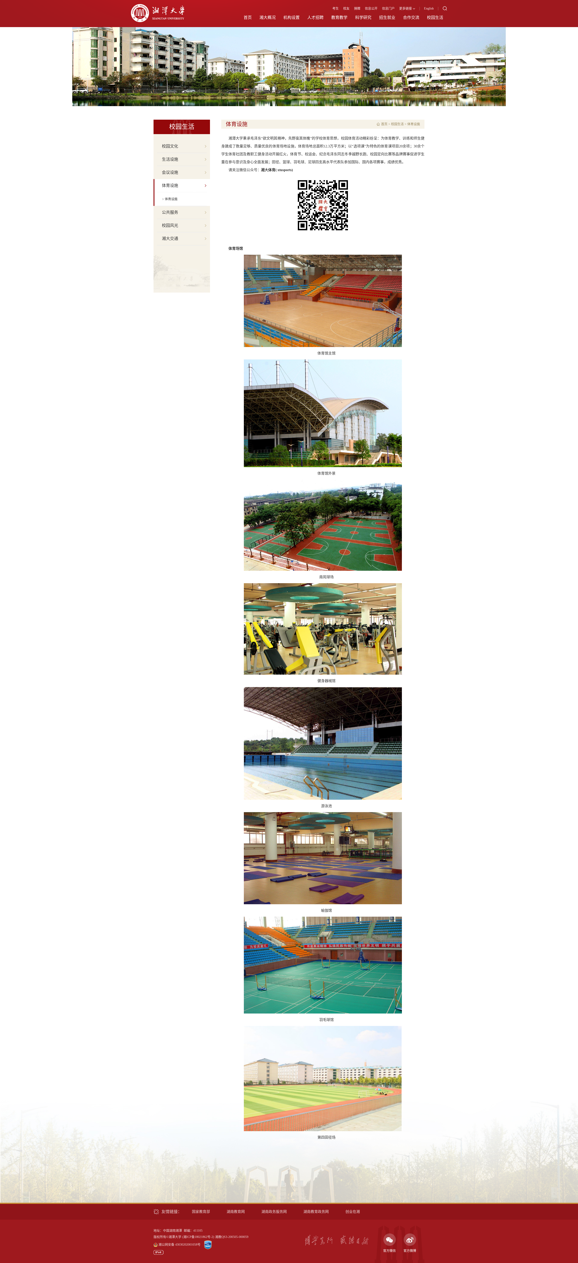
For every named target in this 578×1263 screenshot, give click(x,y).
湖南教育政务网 (316, 1212)
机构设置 (291, 17)
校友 (346, 8)
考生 (335, 8)
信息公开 (371, 8)
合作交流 (411, 17)
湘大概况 (267, 17)
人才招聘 (315, 17)
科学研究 (363, 17)
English (429, 8)
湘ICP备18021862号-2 (198, 1237)
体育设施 (171, 199)
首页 (248, 17)
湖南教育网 (236, 1212)
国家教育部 (201, 1212)
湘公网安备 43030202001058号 (179, 1244)
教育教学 (339, 17)
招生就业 (387, 17)
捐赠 (357, 8)
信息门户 (388, 8)
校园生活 (435, 17)
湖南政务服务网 (274, 1212)
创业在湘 (352, 1212)
